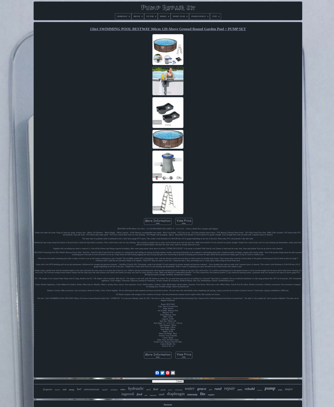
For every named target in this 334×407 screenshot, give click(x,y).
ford (139, 394)
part (146, 395)
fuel (79, 389)
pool (149, 389)
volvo (122, 389)
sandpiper (114, 390)
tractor (57, 390)
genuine (259, 390)
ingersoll (127, 394)
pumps (280, 390)
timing (71, 390)
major (289, 389)
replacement (153, 395)
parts (240, 389)
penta (170, 390)
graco (201, 389)
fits (202, 394)
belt (210, 389)
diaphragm (176, 393)
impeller (105, 390)
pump (270, 388)
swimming (178, 390)
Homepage (168, 405)
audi (161, 394)
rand (218, 389)
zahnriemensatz (91, 389)
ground (163, 390)
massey (192, 394)
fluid (155, 389)
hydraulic (136, 388)
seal (64, 389)
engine (211, 394)
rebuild (250, 389)
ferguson (47, 389)
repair (229, 388)
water (190, 388)
